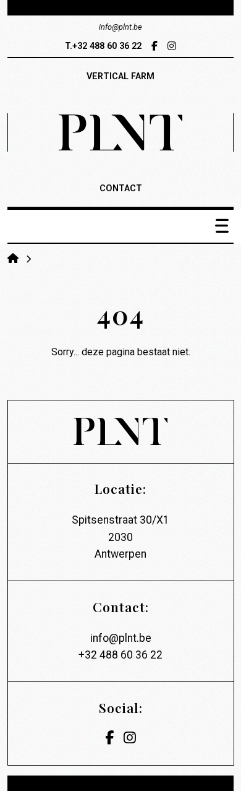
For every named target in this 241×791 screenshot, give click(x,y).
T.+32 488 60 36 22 (103, 46)
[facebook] (154, 46)
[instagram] (171, 46)
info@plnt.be (120, 638)
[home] (14, 258)
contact (120, 188)
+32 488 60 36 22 (120, 655)
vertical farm (120, 76)
